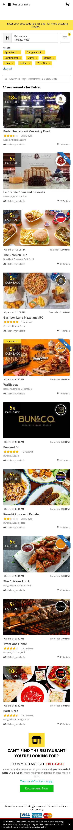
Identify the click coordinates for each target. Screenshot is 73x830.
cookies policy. (39, 827)
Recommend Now (36, 788)
